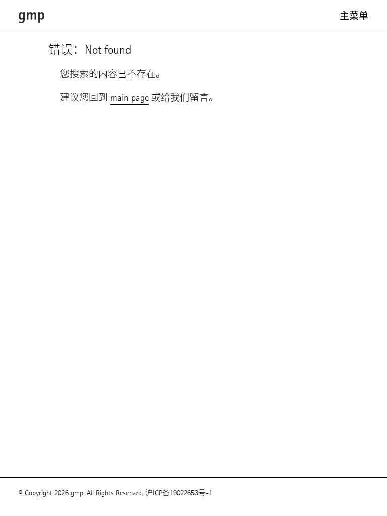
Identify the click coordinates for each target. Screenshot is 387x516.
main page (129, 97)
